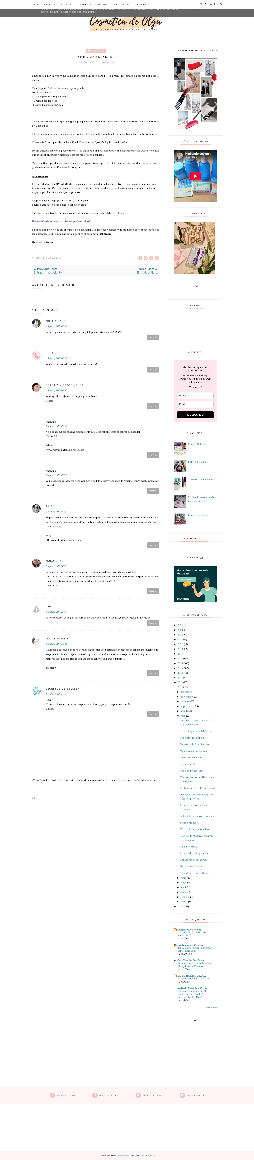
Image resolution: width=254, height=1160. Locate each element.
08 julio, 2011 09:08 (56, 358)
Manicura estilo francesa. (194, 750)
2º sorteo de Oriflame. (201, 479)
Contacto (140, 4)
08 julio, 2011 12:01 (56, 611)
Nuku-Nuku (55, 560)
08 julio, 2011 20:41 (56, 643)
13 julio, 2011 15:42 (56, 693)
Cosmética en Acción (189, 929)
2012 (180, 682)
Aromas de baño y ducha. (194, 853)
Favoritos (49, 4)
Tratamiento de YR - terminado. (198, 788)
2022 (180, 634)
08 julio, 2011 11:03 (56, 511)
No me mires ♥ (57, 638)
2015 (180, 668)
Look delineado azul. (192, 770)
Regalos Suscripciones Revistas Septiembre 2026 (194, 949)
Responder (153, 337)
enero (184, 901)
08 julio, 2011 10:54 (56, 475)
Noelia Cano (56, 321)
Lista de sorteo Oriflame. (194, 873)
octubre (185, 701)
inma (50, 606)
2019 (180, 649)
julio (183, 715)
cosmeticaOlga (90, 62)
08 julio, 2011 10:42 (56, 425)
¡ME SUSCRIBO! (195, 414)
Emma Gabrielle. (189, 846)
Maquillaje (67, 4)
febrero (185, 896)
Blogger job (121, 4)
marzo (184, 892)
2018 (180, 653)
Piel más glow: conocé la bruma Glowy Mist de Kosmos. (194, 965)
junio (183, 877)
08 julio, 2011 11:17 (55, 566)
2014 (180, 672)
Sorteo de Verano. (198, 515)
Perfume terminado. (191, 757)
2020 (180, 644)
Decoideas (102, 4)
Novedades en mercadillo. (194, 829)
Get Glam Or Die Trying (191, 960)
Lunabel (52, 353)
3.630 (109, 1095)
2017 (180, 658)
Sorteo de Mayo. (197, 461)
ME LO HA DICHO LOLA (191, 975)
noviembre (187, 696)
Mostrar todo (211, 1007)
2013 (49, 506)
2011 (180, 687)
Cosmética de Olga (125, 1155)
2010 (180, 906)
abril (183, 887)
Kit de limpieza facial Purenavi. (197, 731)
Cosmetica (85, 4)
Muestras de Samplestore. (195, 744)
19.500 (153, 1095)
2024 (180, 629)
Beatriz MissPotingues (64, 385)
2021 (180, 639)
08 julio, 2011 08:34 (56, 326)
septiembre (187, 706)
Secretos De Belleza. (63, 688)
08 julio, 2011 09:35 (56, 390)
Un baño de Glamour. (192, 866)
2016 (180, 663)
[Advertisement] (95, 816)
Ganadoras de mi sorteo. (194, 859)
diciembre (186, 691)
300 (196, 1095)
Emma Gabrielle (95, 51)
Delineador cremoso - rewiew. (197, 816)
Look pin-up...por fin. (192, 737)
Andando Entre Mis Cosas (192, 988)
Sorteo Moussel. (189, 822)
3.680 (66, 1095)
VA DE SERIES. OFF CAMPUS (193, 978)
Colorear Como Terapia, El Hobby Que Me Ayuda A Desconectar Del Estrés (191, 994)
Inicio (35, 4)
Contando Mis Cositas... (190, 945)
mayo (184, 882)
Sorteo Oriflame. (198, 444)
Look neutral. (187, 764)
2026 (180, 625)
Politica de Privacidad (145, 1155)
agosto (185, 710)
